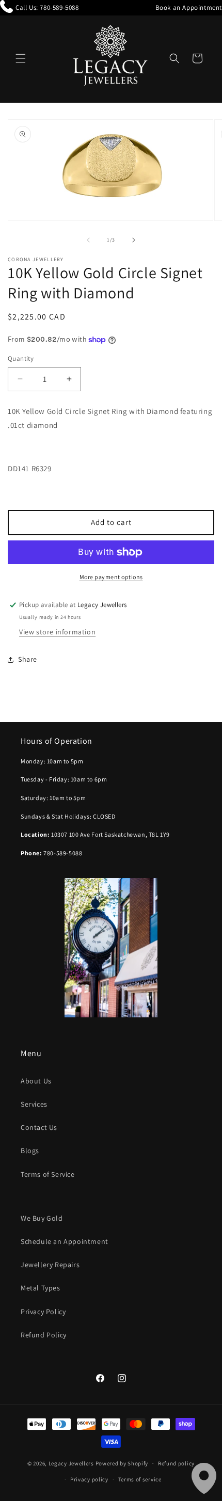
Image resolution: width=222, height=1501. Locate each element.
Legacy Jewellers (71, 1463)
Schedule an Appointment (64, 1241)
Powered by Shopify (122, 1463)
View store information (57, 631)
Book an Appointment (188, 7)
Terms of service (140, 1479)
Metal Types (40, 1287)
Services (34, 1104)
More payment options (111, 577)
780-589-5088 (59, 7)
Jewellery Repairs (50, 1264)
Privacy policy (89, 1479)
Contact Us (39, 1127)
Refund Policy (44, 1334)
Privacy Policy (43, 1311)
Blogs (30, 1150)
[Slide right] (133, 240)
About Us (36, 1080)
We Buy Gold (42, 1218)
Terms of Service (48, 1174)
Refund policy (176, 1463)
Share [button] (27, 659)
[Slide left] (88, 240)
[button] (20, 58)
